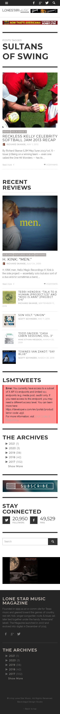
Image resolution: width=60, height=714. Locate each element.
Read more (7, 165)
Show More (15, 466)
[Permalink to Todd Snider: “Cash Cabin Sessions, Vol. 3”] (9, 338)
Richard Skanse (16, 144)
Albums (7, 255)
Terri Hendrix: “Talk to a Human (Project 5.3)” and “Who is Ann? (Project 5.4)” (37, 295)
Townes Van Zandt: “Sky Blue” (36, 353)
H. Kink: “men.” (17, 259)
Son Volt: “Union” (31, 315)
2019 (12, 452)
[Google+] (40, 3)
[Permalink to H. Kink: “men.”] (30, 223)
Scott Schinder (27, 319)
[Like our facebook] (34, 520)
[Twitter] (47, 3)
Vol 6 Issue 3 (18, 131)
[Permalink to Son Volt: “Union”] (9, 320)
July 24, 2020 (34, 263)
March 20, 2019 (46, 358)
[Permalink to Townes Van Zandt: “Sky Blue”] (9, 357)
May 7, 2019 (44, 319)
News (6, 131)
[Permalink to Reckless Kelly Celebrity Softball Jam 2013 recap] (30, 100)
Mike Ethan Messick (30, 339)
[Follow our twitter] (6, 520)
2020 (12, 448)
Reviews (41, 255)
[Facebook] (34, 3)
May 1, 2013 (32, 144)
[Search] (6, 3)
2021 (12, 443)
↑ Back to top (30, 709)
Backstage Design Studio (29, 702)
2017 (12, 461)
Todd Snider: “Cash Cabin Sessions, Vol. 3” (35, 334)
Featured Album (24, 255)
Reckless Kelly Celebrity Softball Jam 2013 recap (30, 138)
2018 (12, 457)
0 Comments (52, 165)
